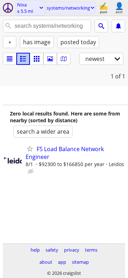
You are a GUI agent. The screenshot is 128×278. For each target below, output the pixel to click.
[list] (9, 59)
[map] (63, 59)
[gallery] (50, 59)
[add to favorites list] (30, 148)
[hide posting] (31, 171)
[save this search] (118, 26)
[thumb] (23, 59)
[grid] (36, 59)
